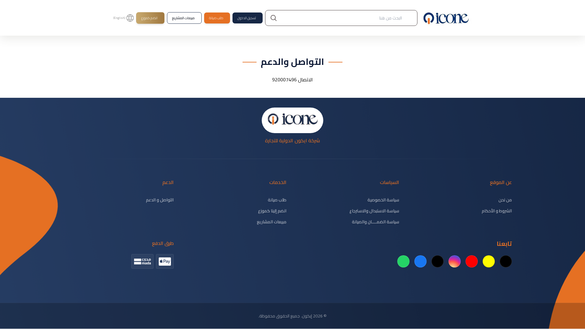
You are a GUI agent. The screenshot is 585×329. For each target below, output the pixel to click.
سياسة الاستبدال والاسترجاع (374, 211)
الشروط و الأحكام (497, 211)
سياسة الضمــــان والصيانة (375, 222)
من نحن (505, 200)
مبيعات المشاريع (271, 222)
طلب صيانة (277, 200)
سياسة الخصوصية (383, 200)
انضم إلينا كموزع (272, 211)
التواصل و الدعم (160, 200)
